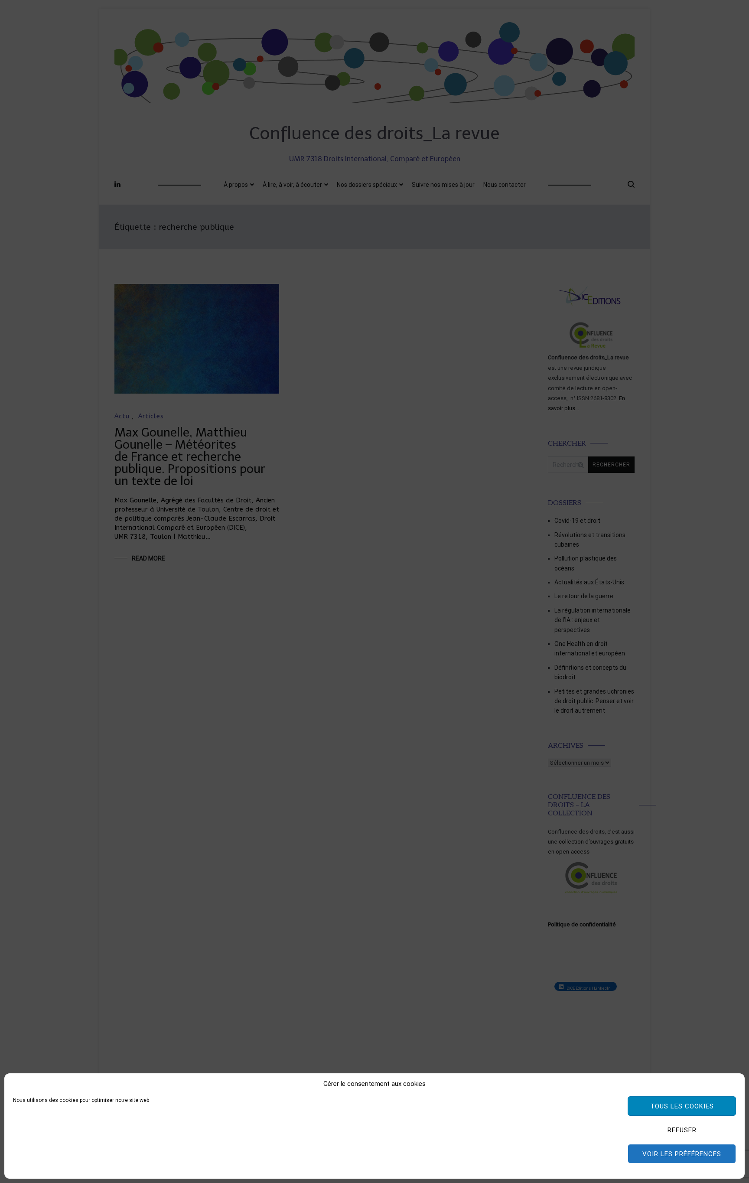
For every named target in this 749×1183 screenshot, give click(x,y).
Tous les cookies (682, 1106)
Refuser (682, 1130)
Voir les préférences (681, 1154)
